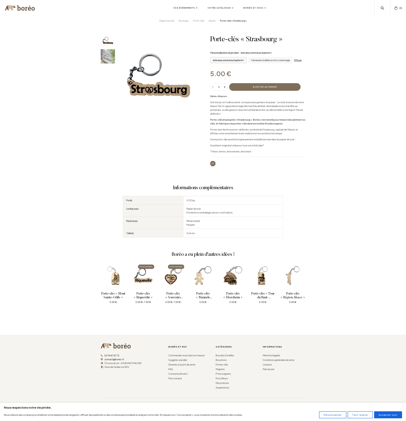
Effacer (298, 60)
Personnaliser (333, 414)
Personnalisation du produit (224, 52)
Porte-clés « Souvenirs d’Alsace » (173, 297)
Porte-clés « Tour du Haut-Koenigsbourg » (263, 297)
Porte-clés (198, 20)
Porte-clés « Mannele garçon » (203, 297)
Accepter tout (388, 414)
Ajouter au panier (265, 87)
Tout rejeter (360, 414)
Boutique (184, 20)
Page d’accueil (166, 20)
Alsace (212, 20)
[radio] (228, 60)
